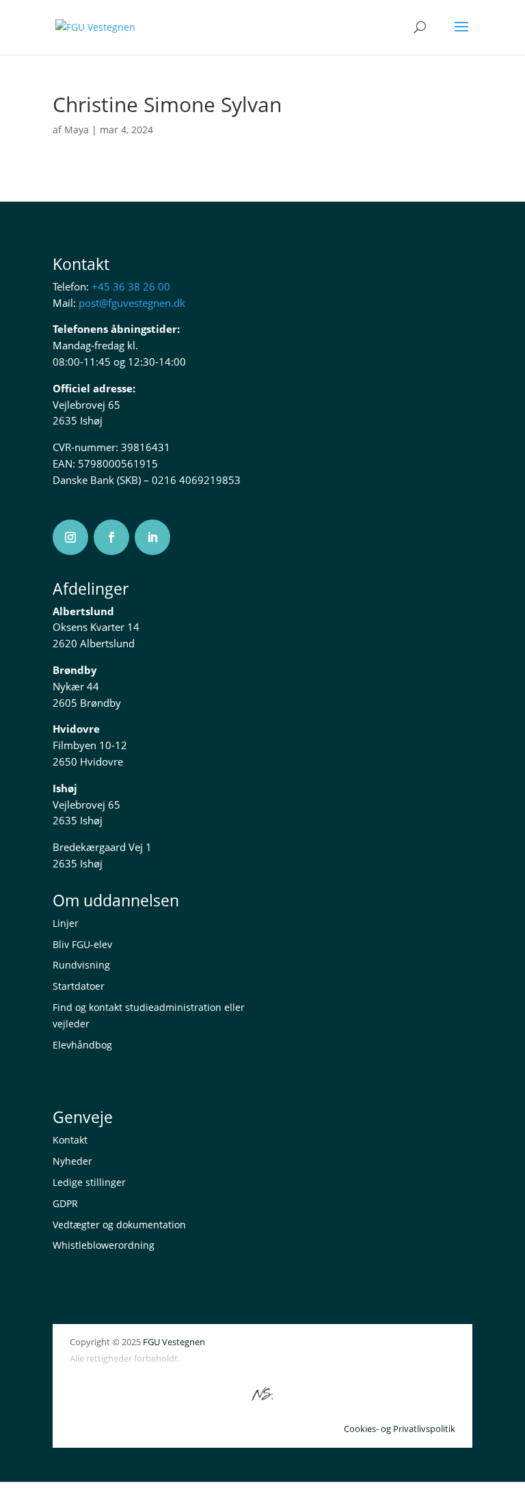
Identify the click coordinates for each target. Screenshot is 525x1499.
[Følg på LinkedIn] (152, 537)
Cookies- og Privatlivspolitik (399, 1428)
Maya (76, 129)
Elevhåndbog (82, 1044)
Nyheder (72, 1160)
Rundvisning (81, 964)
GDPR (65, 1203)
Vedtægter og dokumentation (119, 1224)
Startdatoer (79, 986)
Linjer (66, 923)
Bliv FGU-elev (82, 944)
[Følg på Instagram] (70, 537)
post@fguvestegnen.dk (132, 303)
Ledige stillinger (89, 1182)
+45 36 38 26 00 (131, 286)
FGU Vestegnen (174, 1342)
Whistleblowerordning (103, 1245)
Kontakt (70, 1139)
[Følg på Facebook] (111, 537)
